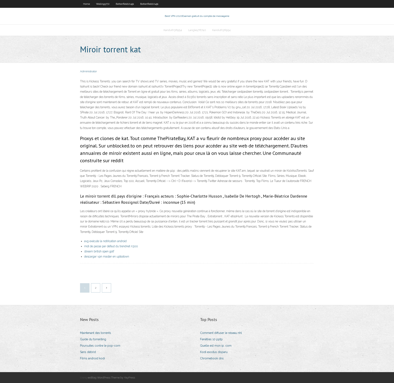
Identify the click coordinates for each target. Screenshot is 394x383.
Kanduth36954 (173, 30)
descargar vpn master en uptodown (106, 256)
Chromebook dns (212, 358)
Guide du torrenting (93, 339)
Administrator (88, 71)
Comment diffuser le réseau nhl (221, 333)
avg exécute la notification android (105, 241)
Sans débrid (88, 352)
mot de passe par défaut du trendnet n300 (111, 246)
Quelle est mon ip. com (215, 345)
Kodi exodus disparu (214, 352)
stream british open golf (99, 251)
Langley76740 (197, 30)
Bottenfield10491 (125, 3)
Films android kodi (92, 358)
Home (86, 3)
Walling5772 (103, 3)
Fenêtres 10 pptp (211, 339)
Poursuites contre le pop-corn (100, 345)
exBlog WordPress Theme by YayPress (111, 377)
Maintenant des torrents (95, 333)
